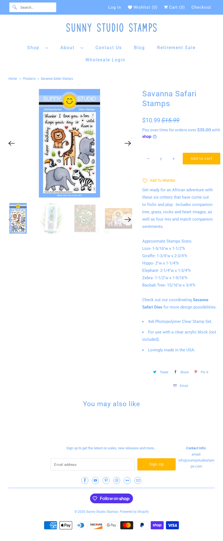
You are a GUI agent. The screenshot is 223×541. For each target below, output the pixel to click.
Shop (35, 47)
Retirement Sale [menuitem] (176, 47)
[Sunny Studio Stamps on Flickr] (127, 480)
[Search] (14, 7)
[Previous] (11, 143)
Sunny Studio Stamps (102, 512)
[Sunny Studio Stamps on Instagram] (116, 480)
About (69, 47)
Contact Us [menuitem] (108, 47)
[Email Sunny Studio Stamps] (137, 480)
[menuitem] (38, 47)
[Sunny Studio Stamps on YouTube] (95, 480)
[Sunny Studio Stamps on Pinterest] (106, 480)
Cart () (176, 7)
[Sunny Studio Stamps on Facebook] (84, 480)
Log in (114, 7)
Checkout (201, 7)
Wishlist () (145, 7)
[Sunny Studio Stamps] (111, 29)
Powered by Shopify (134, 512)
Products (29, 79)
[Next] (128, 143)
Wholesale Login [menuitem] (105, 59)
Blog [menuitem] (139, 47)
